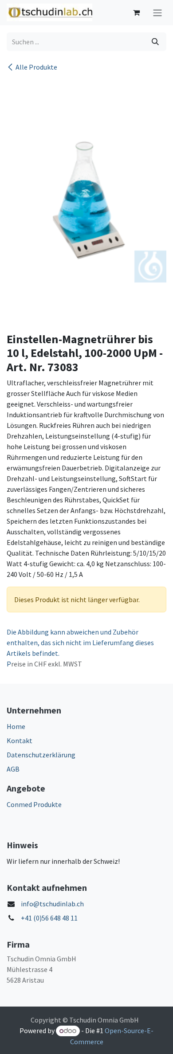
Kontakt (19, 740)
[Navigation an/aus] (157, 13)
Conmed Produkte (34, 804)
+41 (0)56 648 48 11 (49, 917)
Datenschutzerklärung (41, 754)
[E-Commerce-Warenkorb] (136, 12)
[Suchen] (155, 41)
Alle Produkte (36, 67)
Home (16, 726)
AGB (13, 768)
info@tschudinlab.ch (52, 903)
